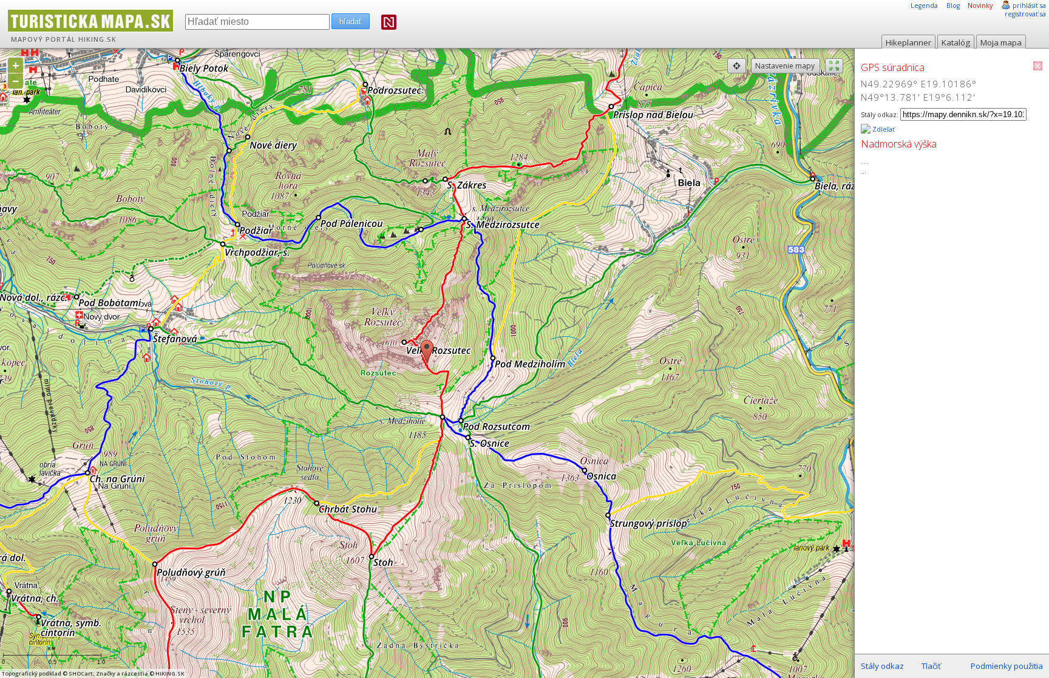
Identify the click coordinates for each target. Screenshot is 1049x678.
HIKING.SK (97, 39)
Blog (953, 5)
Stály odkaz (882, 665)
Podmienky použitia (1007, 665)
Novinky (980, 5)
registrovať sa (1025, 14)
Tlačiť (931, 665)
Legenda (924, 5)
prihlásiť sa (1029, 5)
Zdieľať (883, 129)
